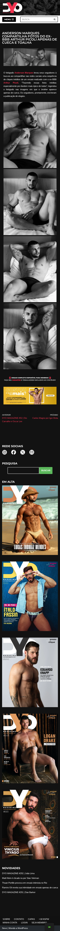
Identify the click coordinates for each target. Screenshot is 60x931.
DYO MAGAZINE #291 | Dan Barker (18, 892)
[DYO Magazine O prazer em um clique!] (12, 7)
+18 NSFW (44, 919)
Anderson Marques (24, 73)
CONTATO (19, 919)
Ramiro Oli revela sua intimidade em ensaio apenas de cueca (30, 887)
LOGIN (24, 922)
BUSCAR (45, 470)
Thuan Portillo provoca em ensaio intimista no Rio (24, 883)
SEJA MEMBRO (39, 922)
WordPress (23, 928)
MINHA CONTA (10, 922)
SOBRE (6, 919)
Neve (4, 928)
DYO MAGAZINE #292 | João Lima (18, 873)
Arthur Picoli (10, 83)
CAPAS (31, 919)
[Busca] (55, 19)
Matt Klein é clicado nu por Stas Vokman (20, 878)
